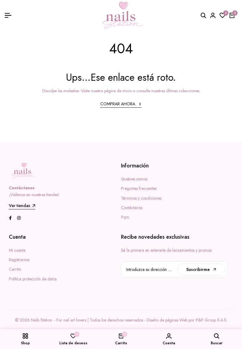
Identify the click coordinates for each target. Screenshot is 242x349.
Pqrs (125, 217)
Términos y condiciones (141, 198)
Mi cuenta (17, 250)
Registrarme (19, 260)
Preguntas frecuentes (138, 188)
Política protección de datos (33, 279)
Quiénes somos (134, 179)
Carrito (15, 269)
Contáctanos (131, 208)
